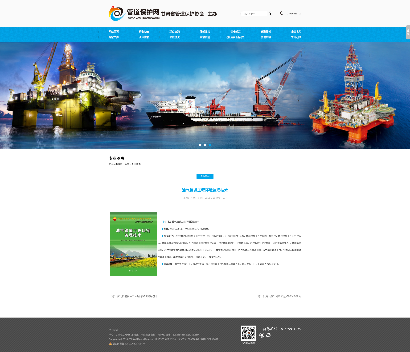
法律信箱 (144, 37)
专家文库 (114, 37)
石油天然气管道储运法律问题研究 (282, 296)
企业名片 (296, 31)
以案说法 (174, 37)
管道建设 (266, 31)
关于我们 (113, 330)
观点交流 (174, 31)
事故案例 (205, 37)
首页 (127, 164)
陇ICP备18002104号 (188, 339)
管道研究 (296, 37)
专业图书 (136, 164)
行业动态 (144, 31)
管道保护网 (170, 339)
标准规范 (235, 31)
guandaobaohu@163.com (186, 334)
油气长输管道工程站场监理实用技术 (137, 296)
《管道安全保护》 (235, 37)
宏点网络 (213, 339)
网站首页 (114, 31)
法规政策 (205, 31)
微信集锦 (266, 37)
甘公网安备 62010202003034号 (128, 343)
